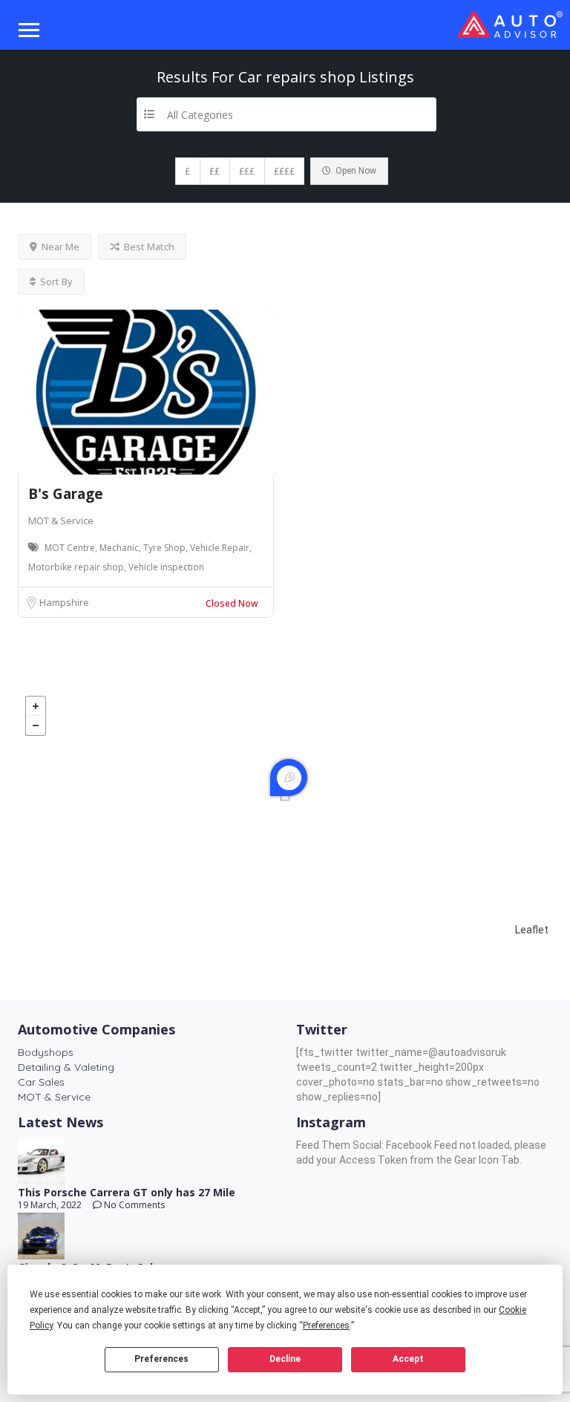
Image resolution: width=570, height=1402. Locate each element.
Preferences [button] (326, 1325)
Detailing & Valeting (66, 1067)
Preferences (161, 1359)
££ (214, 171)
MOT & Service (61, 520)
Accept (408, 1359)
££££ (284, 171)
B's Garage (65, 493)
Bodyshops (45, 1052)
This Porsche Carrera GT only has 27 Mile (126, 1192)
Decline (285, 1359)
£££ (247, 171)
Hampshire (64, 602)
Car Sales (41, 1082)
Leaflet (531, 930)
